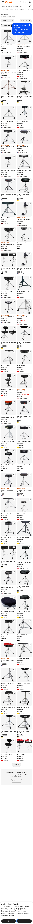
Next (15, 765)
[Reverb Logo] (8, 2)
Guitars (11, 9)
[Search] (30, 6)
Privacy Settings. (9, 915)
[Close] (29, 25)
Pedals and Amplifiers (20, 9)
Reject (8, 921)
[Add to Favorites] (14, 56)
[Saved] (26, 2)
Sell (21, 2)
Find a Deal (5, 9)
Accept (24, 921)
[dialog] (16, 913)
